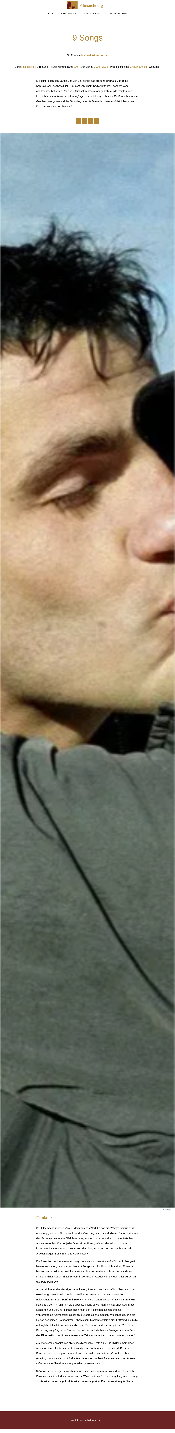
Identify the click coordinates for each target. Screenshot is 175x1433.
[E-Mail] (97, 121)
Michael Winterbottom (94, 55)
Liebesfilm (29, 66)
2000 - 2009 (101, 66)
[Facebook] (78, 121)
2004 (76, 66)
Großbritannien (138, 66)
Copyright (167, 1210)
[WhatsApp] (91, 121)
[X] (84, 121)
